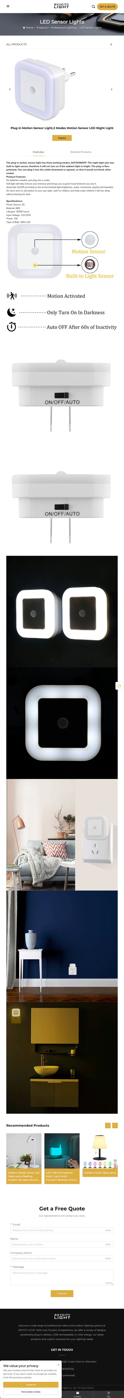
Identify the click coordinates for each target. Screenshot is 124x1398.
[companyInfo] (62, 6)
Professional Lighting (63, 27)
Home (29, 27)
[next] (111, 89)
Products (42, 27)
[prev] (10, 89)
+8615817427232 (65, 1368)
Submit (62, 1293)
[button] (108, 1125)
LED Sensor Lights (90, 27)
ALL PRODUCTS (16, 44)
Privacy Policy (86, 1387)
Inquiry (62, 137)
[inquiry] (119, 686)
